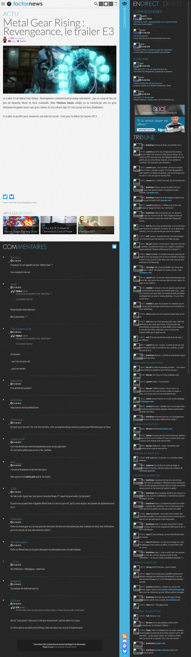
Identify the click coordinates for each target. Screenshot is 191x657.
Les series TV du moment (144, 97)
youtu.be (151, 470)
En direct (146, 3)
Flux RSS (124, 636)
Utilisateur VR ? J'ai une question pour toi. (150, 69)
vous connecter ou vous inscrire (65, 647)
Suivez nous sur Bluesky (124, 651)
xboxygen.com (147, 401)
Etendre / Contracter (124, 631)
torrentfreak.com (173, 599)
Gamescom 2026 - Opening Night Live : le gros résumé (155, 22)
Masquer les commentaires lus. (114, 246)
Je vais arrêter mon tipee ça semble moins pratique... (152, 52)
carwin (141, 77)
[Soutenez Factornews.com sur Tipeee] (160, 131)
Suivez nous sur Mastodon (124, 646)
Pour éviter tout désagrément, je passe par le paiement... (154, 71)
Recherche (96, 4)
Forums (141, 59)
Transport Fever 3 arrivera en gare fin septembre (153, 50)
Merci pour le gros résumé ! (143, 24)
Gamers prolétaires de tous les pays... (148, 83)
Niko (12, 38)
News (35, 202)
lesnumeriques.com (164, 428)
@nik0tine (23, 41)
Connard (142, 30)
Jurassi (141, 44)
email (13, 41)
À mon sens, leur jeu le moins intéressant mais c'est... (152, 38)
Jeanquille (143, 16)
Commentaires (148, 11)
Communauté (124, 314)
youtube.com (153, 192)
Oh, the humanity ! (141, 36)
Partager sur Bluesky (11, 197)
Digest (172, 3)
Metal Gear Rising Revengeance (20, 202)
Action (5, 202)
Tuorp (141, 63)
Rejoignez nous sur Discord (124, 641)
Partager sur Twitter (5, 197)
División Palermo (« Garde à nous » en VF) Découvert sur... (154, 99)
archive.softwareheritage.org (173, 589)
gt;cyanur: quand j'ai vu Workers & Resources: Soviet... (153, 85)
